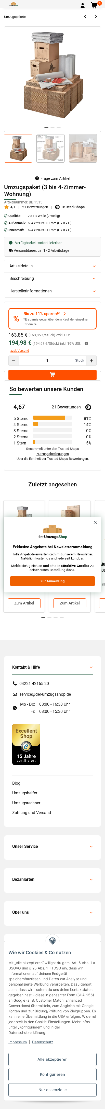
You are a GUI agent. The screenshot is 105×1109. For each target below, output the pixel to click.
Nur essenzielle (52, 1089)
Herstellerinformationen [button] (30, 291)
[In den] (52, 375)
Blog (16, 783)
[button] (82, 5)
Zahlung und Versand (31, 812)
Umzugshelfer (24, 793)
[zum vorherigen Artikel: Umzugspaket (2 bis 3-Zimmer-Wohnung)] (85, 16)
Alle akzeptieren (52, 1059)
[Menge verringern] (14, 360)
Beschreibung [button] (21, 278)
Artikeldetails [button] (21, 266)
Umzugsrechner (26, 803)
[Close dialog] (95, 522)
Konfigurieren (52, 1074)
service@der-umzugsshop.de (45, 694)
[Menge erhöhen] (91, 360)
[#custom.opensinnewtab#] (26, 744)
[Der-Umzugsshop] (13, 4)
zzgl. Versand (19, 350)
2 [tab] (52, 127)
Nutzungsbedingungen (52, 454)
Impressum (17, 1042)
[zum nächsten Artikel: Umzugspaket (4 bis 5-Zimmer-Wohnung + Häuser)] (95, 16)
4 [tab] (62, 617)
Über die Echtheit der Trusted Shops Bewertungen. (53, 459)
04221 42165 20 (34, 683)
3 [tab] (59, 127)
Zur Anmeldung (52, 581)
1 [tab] (46, 127)
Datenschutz (42, 1042)
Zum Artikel (24, 603)
